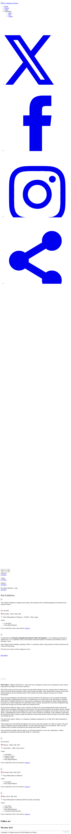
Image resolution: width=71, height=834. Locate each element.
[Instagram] (37, 217)
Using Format (66, 831)
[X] (37, 84)
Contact (10, 16)
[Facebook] (37, 150)
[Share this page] (37, 283)
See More (3, 575)
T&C (9, 14)
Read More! (4, 655)
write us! (27, 628)
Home (6, 6)
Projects (6, 8)
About (10, 13)
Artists (6, 9)
